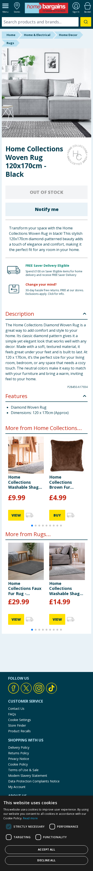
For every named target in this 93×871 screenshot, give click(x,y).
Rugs (10, 43)
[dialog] (46, 833)
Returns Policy (18, 753)
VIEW (16, 515)
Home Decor (68, 35)
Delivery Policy (18, 747)
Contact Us (16, 708)
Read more (30, 818)
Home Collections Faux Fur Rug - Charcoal (24, 588)
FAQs (12, 714)
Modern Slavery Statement (27, 775)
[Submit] (85, 22)
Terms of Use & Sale (23, 770)
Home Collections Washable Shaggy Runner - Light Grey (26, 482)
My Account (17, 787)
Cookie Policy (18, 764)
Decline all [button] (46, 860)
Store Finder (17, 725)
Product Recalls (19, 731)
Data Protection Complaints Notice (34, 781)
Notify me (46, 209)
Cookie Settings (19, 720)
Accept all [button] (46, 849)
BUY (57, 515)
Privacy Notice (18, 759)
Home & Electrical (37, 35)
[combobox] (46, 22)
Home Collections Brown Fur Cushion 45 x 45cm (61, 482)
